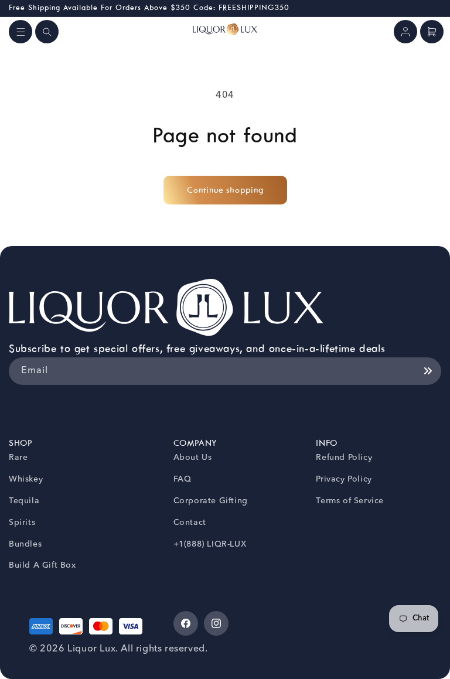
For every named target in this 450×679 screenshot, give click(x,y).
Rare (18, 457)
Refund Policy (344, 457)
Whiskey (26, 479)
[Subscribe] (428, 371)
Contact (189, 522)
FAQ (182, 479)
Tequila (24, 501)
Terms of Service (350, 501)
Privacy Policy (343, 479)
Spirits (22, 522)
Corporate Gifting (210, 501)
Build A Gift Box (42, 565)
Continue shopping (225, 190)
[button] (20, 31)
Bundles (25, 544)
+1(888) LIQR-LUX (210, 544)
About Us (192, 457)
